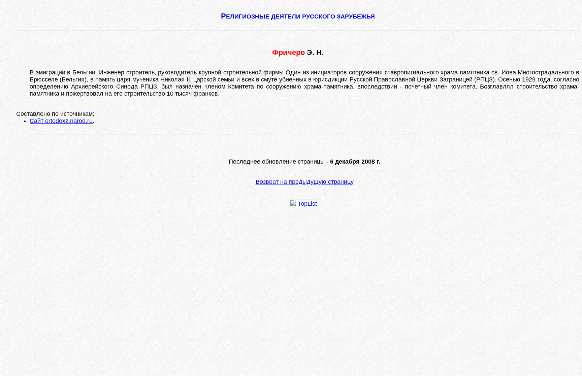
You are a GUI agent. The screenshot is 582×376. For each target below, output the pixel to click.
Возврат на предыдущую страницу (305, 181)
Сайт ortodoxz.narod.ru (61, 120)
